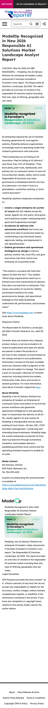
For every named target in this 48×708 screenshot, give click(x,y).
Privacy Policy (37, 703)
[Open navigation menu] (4, 23)
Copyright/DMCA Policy (16, 703)
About (12, 692)
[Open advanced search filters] (37, 24)
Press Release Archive (28, 692)
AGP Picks (7, 4)
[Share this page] (44, 23)
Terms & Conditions (35, 698)
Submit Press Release (13, 698)
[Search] (31, 24)
